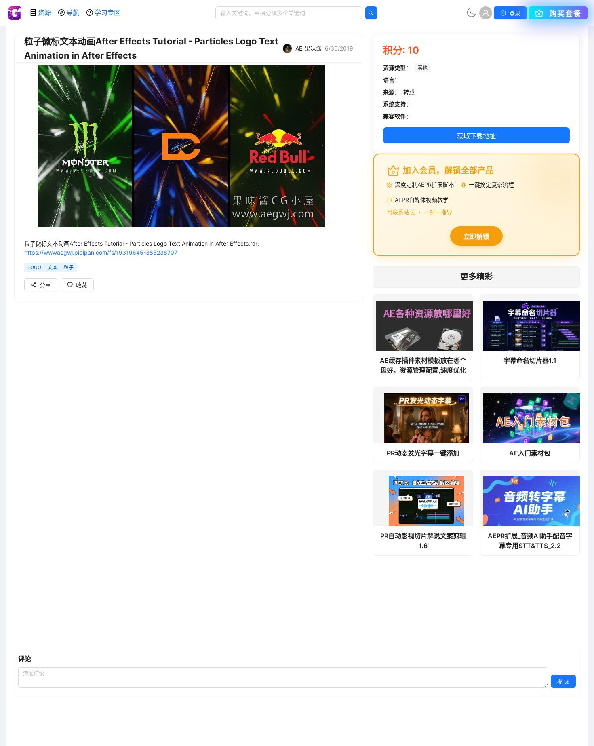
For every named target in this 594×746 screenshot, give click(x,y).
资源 (44, 12)
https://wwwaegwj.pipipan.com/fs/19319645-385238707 (100, 252)
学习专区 (107, 12)
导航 (72, 12)
